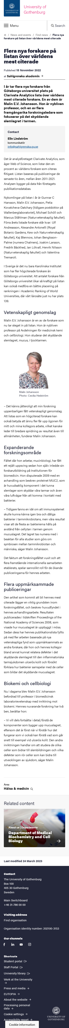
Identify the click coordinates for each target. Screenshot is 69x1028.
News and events (21, 34)
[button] (23, 25)
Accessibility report (16, 1019)
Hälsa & (17, 788)
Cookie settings (14, 1014)
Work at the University (18, 979)
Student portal (15, 961)
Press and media (15, 988)
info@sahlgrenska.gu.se (23, 146)
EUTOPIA (10, 994)
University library (17, 973)
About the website (16, 999)
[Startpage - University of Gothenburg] (56, 1013)
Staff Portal (13, 967)
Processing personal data (17, 1006)
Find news (42, 34)
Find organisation (15, 920)
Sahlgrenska (23, 76)
